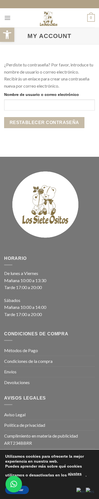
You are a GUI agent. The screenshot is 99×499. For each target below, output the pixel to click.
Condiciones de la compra (28, 361)
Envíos (10, 371)
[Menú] (7, 18)
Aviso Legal (15, 414)
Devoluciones (17, 382)
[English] (81, 490)
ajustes (75, 473)
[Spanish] (90, 490)
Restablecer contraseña (44, 122)
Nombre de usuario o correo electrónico (41, 94)
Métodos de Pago (21, 350)
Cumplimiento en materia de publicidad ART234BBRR (41, 439)
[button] (7, 35)
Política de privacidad (24, 425)
